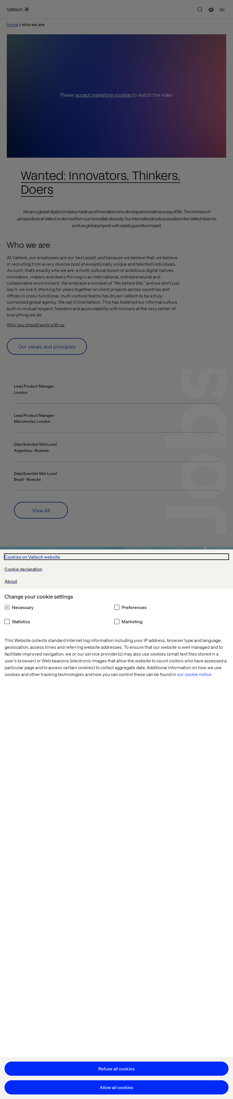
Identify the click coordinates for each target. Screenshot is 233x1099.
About (11, 581)
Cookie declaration (23, 569)
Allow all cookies (116, 1087)
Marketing (132, 621)
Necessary (23, 607)
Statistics (21, 621)
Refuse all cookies (116, 1068)
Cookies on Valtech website (32, 556)
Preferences (134, 607)
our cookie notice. (195, 674)
